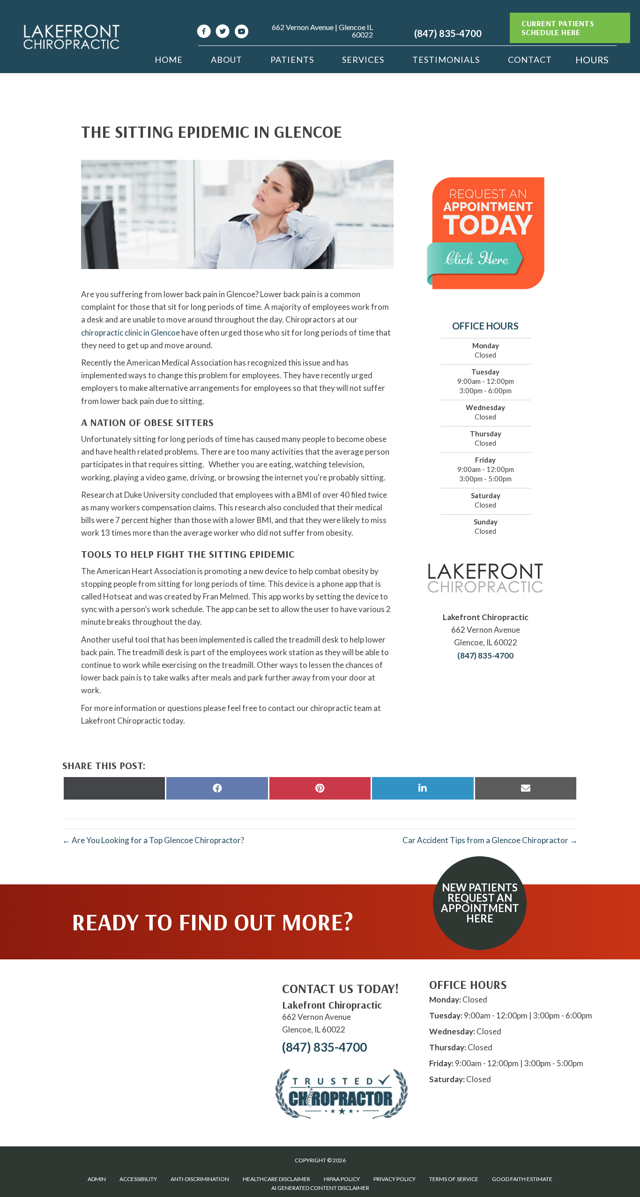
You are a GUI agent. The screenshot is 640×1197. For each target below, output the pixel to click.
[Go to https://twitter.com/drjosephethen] (223, 32)
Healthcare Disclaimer (276, 1178)
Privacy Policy (394, 1178)
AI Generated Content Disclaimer (320, 1187)
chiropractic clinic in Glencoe (130, 332)
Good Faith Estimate (522, 1178)
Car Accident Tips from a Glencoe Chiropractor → (490, 840)
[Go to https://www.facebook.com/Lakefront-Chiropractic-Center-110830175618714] (204, 32)
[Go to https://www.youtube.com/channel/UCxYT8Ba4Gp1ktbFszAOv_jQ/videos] (241, 32)
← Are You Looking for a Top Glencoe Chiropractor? (153, 840)
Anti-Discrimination (200, 1178)
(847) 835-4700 (448, 33)
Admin (97, 1178)
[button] (480, 903)
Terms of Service (453, 1178)
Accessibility (138, 1178)
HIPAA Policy (342, 1178)
